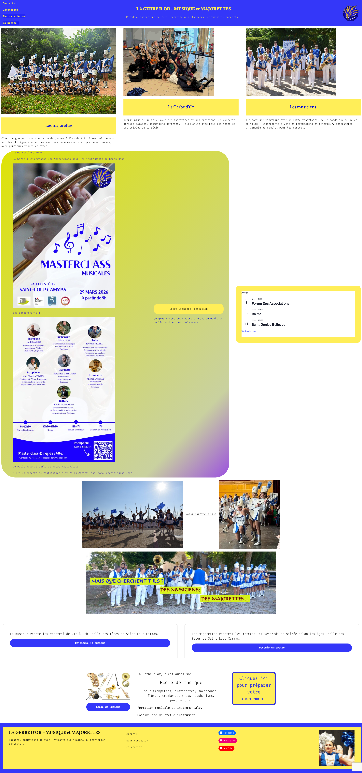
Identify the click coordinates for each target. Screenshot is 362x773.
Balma (256, 313)
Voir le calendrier (249, 331)
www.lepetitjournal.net (115, 473)
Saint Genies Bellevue (268, 324)
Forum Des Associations (270, 303)
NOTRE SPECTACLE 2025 (201, 514)
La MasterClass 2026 (27, 152)
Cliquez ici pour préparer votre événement (254, 688)
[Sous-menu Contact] (15, 3)
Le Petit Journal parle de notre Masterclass (45, 466)
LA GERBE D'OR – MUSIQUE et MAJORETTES (183, 9)
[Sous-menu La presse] (18, 23)
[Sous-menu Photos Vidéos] (24, 16)
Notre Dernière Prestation (189, 309)
